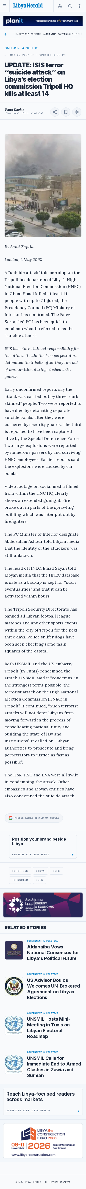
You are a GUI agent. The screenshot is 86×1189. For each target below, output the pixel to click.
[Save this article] (65, 112)
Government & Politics (21, 48)
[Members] (60, 6)
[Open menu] (4, 6)
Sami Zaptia (14, 109)
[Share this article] (54, 112)
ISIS (39, 880)
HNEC (56, 871)
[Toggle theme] (79, 6)
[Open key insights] (76, 112)
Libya (40, 871)
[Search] (70, 6)
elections (20, 871)
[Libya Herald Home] (28, 6)
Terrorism (20, 880)
